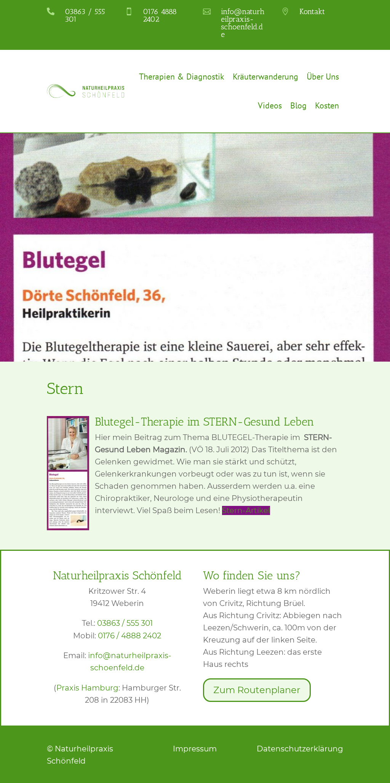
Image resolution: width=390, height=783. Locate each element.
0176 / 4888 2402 (129, 635)
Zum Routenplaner (256, 689)
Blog (298, 105)
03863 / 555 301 (125, 623)
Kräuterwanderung (265, 76)
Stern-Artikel (246, 510)
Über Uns (323, 76)
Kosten (327, 105)
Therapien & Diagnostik (181, 76)
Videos (270, 105)
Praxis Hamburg (87, 687)
